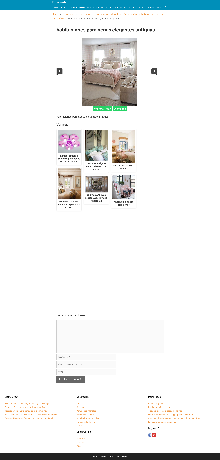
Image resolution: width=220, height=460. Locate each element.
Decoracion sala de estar (115, 7)
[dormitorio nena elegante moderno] (59, 74)
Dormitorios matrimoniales (88, 418)
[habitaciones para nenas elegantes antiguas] (109, 104)
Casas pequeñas (60, 7)
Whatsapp (120, 108)
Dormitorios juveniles (86, 414)
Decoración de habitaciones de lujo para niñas (26, 411)
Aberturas (81, 438)
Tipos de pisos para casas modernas (165, 411)
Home (55, 14)
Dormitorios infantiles (86, 411)
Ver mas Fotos (102, 108)
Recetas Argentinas (76, 7)
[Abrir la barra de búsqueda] (166, 7)
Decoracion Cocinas (95, 7)
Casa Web (59, 2)
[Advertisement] (110, 232)
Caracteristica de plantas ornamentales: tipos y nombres (174, 418)
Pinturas (80, 442)
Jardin (160, 7)
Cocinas (80, 407)
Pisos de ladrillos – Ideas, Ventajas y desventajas (27, 403)
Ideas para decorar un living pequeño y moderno (170, 414)
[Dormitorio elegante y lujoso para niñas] (154, 74)
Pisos (78, 446)
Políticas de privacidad (118, 456)
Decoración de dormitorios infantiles (99, 14)
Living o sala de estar (86, 422)
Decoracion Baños (135, 7)
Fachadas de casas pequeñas (162, 422)
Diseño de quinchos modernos (162, 407)
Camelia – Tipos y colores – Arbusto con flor (25, 407)
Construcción (150, 7)
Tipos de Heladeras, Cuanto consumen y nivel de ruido (30, 418)
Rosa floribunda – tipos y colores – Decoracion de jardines (31, 414)
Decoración (68, 14)
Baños (79, 403)
